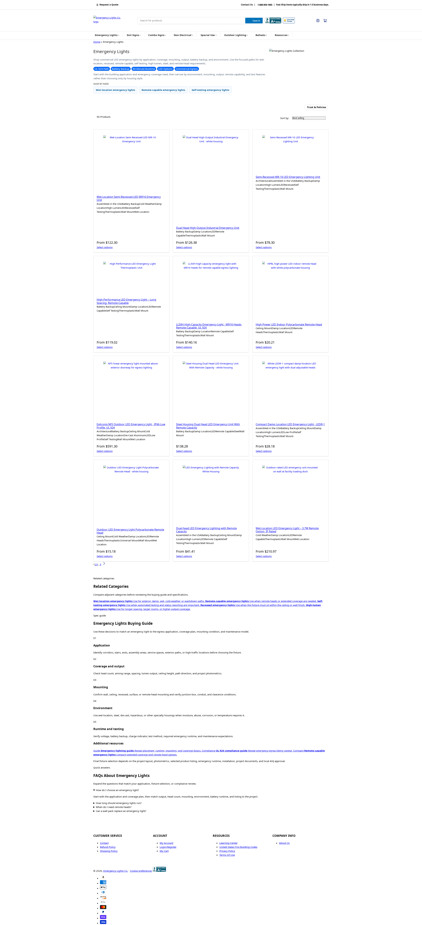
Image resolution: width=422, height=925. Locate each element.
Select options (105, 247)
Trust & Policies (316, 107)
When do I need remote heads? (113, 807)
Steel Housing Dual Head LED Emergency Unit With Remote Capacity (208, 425)
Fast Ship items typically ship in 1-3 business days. (302, 4)
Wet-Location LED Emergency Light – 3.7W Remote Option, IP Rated (287, 529)
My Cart (164, 851)
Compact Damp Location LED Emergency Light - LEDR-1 (290, 424)
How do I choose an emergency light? (117, 790)
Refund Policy (108, 847)
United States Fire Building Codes (238, 847)
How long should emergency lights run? (119, 803)
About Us (284, 843)
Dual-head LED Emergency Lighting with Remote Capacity (206, 529)
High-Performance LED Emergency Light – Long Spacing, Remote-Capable (126, 301)
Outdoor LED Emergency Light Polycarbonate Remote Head (130, 531)
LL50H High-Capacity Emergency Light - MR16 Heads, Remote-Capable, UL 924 (209, 326)
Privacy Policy (227, 851)
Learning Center (228, 843)
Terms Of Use (227, 855)
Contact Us (247, 4)
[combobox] (200, 20)
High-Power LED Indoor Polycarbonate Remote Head (289, 324)
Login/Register (168, 847)
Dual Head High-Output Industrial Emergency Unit (207, 228)
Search (256, 20)
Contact (104, 843)
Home (96, 41)
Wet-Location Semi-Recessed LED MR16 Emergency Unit (129, 198)
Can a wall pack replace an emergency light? (121, 811)
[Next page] (104, 564)
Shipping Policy (109, 851)
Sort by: (284, 118)
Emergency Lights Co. (115, 870)
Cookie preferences (141, 870)
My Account (166, 843)
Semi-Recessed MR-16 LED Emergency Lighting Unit (288, 177)
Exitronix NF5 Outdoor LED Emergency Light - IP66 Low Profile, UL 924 (131, 425)
